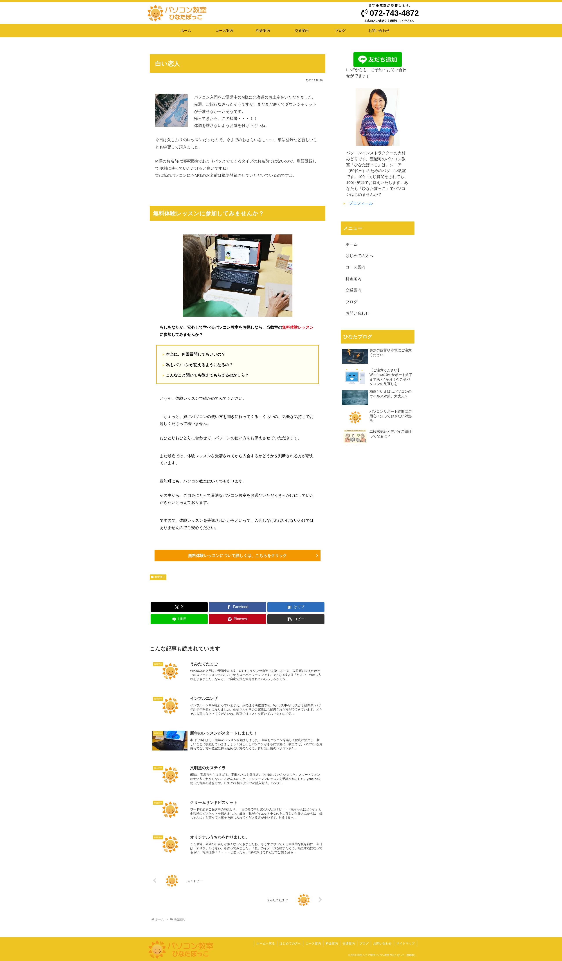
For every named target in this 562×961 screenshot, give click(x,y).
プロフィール (361, 203)
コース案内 (355, 267)
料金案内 (353, 279)
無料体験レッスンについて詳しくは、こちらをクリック (237, 555)
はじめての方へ (359, 256)
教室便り (160, 577)
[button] (295, 619)
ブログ (351, 302)
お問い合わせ (357, 313)
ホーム (351, 244)
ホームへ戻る (265, 943)
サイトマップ (405, 943)
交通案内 (353, 290)
